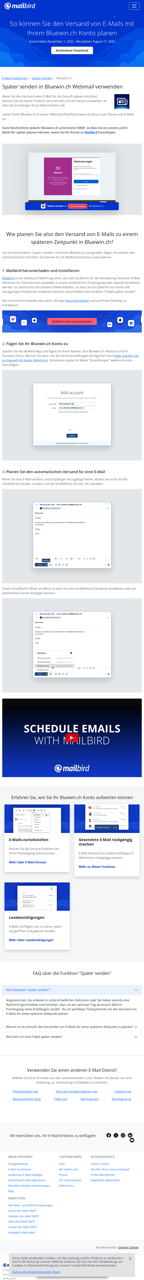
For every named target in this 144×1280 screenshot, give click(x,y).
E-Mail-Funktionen (19, 1169)
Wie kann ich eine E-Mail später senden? (34, 1037)
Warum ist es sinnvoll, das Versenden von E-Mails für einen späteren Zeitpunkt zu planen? (69, 1027)
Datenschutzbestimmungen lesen (36, 1272)
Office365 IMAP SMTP (21, 1221)
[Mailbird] (19, 5)
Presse (63, 1175)
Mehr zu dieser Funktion (97, 867)
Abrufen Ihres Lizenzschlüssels (110, 1169)
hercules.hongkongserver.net (77, 1091)
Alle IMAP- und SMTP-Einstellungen (30, 1205)
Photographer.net (25, 1091)
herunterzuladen (77, 301)
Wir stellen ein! (68, 1169)
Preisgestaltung (18, 1164)
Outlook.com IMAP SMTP (23, 1216)
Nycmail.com (90, 1099)
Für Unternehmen (70, 1180)
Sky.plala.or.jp (121, 1099)
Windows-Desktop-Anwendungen (29, 1185)
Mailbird (91, 132)
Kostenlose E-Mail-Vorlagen (25, 1175)
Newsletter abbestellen (105, 1180)
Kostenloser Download (72, 50)
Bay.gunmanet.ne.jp (27, 1099)
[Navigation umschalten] (134, 6)
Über (62, 1164)
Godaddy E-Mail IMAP (21, 1232)
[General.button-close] (130, 1258)
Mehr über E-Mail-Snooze (27, 862)
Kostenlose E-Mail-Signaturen (26, 1180)
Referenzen (66, 1185)
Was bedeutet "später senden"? (28, 990)
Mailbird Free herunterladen (72, 321)
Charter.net (123, 1091)
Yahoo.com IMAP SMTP (22, 1227)
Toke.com (61, 1099)
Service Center (100, 1164)
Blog (11, 1191)
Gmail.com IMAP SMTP (22, 1211)
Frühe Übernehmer (103, 1175)
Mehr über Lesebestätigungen (31, 940)
